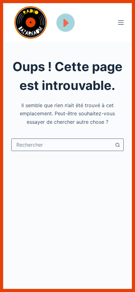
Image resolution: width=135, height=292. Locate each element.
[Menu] (121, 22)
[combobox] (61, 144)
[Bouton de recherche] (117, 145)
